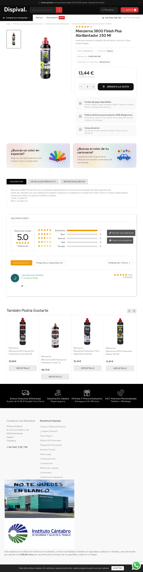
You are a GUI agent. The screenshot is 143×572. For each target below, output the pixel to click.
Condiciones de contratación (47, 461)
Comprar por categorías (17, 17)
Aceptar (117, 568)
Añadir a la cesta (116, 86)
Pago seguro (46, 436)
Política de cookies (49, 468)
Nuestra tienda (47, 449)
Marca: (80, 51)
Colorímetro (46, 472)
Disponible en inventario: (88, 62)
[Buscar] (59, 10)
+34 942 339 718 (113, 18)
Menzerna (88, 51)
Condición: (102, 51)
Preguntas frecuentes (51, 445)
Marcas (39, 17)
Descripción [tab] (16, 181)
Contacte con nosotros (51, 477)
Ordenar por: (114, 262)
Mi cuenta (109, 10)
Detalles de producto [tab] (43, 181)
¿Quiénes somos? (49, 431)
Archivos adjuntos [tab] (74, 181)
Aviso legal (45, 454)
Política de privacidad (50, 440)
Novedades (55, 17)
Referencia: (83, 56)
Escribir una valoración (123, 233)
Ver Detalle (23, 368)
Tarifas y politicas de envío (53, 426)
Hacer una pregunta (122, 240)
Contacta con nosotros (21, 420)
